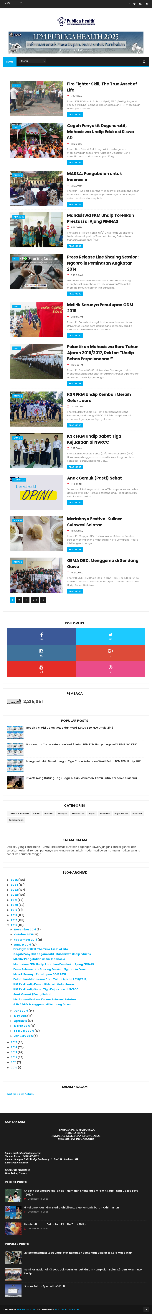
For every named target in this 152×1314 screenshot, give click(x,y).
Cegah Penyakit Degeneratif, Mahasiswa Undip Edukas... (53, 954)
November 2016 (25, 929)
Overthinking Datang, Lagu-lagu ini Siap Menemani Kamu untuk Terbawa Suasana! (82, 778)
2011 (14, 1062)
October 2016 (23, 934)
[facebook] (129, 4)
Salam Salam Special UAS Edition (46, 1286)
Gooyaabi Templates (67, 1309)
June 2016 (21, 1011)
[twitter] (134, 4)
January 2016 (23, 1036)
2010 (14, 1067)
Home (10, 61)
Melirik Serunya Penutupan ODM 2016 (39, 974)
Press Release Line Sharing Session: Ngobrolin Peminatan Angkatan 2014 (103, 263)
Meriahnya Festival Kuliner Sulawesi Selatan (44, 999)
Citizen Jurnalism (19, 813)
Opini (92, 813)
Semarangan (16, 820)
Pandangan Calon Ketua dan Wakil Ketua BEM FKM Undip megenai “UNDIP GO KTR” (81, 744)
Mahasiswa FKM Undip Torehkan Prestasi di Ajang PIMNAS (53, 964)
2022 (14, 895)
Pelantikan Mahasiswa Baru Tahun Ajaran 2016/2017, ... (51, 979)
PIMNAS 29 (19, 216)
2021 (14, 900)
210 (35, 600)
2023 (14, 890)
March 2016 (22, 1026)
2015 (14, 1042)
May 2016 (20, 1016)
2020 (15, 905)
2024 (15, 885)
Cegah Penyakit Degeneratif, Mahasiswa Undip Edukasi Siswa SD (100, 132)
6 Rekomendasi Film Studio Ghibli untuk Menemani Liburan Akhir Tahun (71, 1207)
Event (17, 85)
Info (16, 258)
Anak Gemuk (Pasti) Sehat (94, 478)
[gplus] (140, 4)
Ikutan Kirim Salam (20, 1094)
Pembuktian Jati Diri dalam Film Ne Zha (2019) (55, 1224)
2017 (14, 920)
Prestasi (137, 813)
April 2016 (21, 1021)
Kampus (18, 175)
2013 (14, 1052)
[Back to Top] (146, 1309)
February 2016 (24, 1031)
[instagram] (146, 4)
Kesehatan (19, 479)
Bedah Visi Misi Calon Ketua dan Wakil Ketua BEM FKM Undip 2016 (69, 728)
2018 (14, 915)
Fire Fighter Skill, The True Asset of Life (40, 949)
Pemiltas (105, 813)
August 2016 (23, 944)
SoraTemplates (26, 1309)
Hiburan (18, 520)
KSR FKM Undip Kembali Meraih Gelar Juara (43, 984)
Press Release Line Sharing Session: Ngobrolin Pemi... (50, 969)
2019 (14, 910)
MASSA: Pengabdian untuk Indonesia (39, 959)
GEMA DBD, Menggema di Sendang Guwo (42, 1004)
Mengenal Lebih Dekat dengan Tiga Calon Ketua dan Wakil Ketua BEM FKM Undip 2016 (83, 761)
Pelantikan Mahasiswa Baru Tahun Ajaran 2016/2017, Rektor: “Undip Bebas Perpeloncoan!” (102, 353)
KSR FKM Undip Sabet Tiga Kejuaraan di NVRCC (45, 989)
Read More (75, 114)
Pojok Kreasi (121, 813)
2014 (14, 1047)
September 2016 (26, 939)
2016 (14, 925)
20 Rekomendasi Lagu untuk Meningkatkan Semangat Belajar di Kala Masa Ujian (78, 1253)
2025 (14, 880)
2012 (14, 1057)
